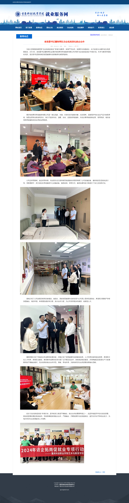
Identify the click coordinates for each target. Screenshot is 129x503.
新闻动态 (39, 27)
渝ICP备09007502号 (64, 489)
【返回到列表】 (94, 35)
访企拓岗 (70, 27)
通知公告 (49, 27)
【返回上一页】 (100, 472)
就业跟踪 (60, 27)
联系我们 (101, 27)
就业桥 (111, 27)
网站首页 (18, 27)
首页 (106, 35)
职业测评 (80, 27)
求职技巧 (91, 27)
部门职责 (29, 27)
